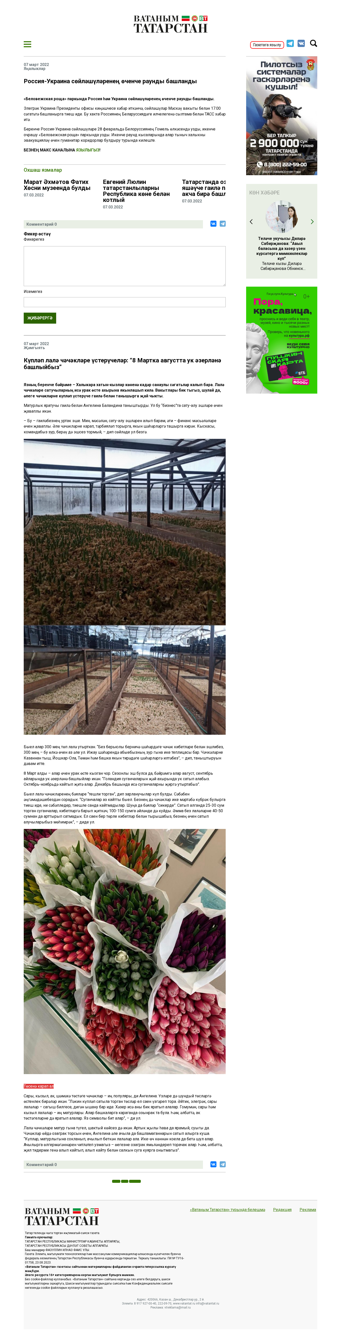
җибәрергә (39, 318)
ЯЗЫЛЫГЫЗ (87, 150)
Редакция (282, 1210)
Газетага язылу (267, 44)
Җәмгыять (34, 348)
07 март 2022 (36, 65)
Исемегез (33, 291)
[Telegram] (223, 224)
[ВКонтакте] (213, 224)
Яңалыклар (34, 69)
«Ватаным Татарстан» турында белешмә (227, 1210)
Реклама (308, 1210)
